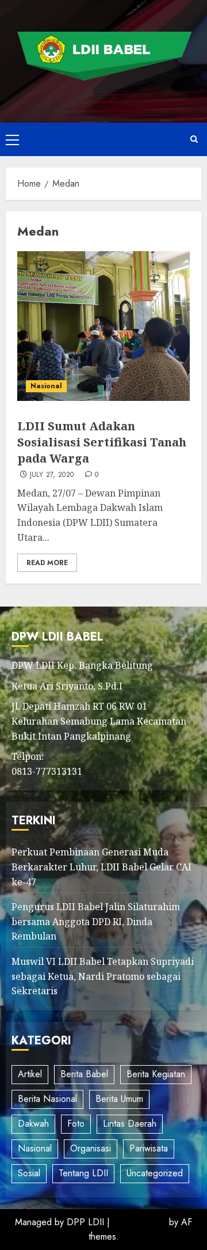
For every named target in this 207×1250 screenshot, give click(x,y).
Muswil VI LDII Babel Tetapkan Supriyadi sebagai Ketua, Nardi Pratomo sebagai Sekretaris (103, 976)
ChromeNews (139, 1222)
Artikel (30, 1074)
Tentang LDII (83, 1173)
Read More (47, 563)
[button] (12, 139)
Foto (76, 1123)
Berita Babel (84, 1074)
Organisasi (90, 1148)
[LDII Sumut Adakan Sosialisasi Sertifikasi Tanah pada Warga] (103, 326)
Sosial (29, 1173)
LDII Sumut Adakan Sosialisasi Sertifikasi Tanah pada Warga (101, 442)
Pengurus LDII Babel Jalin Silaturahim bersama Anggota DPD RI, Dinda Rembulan (96, 921)
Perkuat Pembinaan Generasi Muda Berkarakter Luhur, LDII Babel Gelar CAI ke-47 (101, 867)
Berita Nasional (47, 1098)
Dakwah (33, 1123)
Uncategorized (154, 1173)
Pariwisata (148, 1148)
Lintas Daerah (129, 1123)
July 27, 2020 (52, 475)
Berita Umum (119, 1098)
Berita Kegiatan (155, 1074)
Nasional (46, 386)
